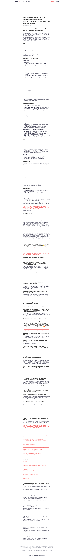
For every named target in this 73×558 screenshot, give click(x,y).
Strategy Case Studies (50, 545)
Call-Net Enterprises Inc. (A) (26, 462)
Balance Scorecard (29, 550)
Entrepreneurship (51, 546)
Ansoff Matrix (40, 550)
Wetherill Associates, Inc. (26, 478)
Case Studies (30, 545)
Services (23, 1)
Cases (26, 1)
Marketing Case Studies (23, 546)
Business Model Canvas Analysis (38, 549)
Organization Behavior (35, 546)
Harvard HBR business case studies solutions (39, 386)
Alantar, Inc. (24, 473)
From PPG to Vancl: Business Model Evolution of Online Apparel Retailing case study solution (34, 440)
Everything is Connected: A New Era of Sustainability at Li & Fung (31, 466)
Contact (57, 1)
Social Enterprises (39, 547)
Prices (29, 1)
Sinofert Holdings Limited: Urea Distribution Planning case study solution (32, 453)
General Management (25, 547)
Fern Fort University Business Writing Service (35, 555)
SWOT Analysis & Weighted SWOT (43, 548)
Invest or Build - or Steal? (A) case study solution (29, 444)
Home (19, 1)
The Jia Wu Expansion (26, 469)
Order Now (52, 1)
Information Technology (23, 548)
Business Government (41, 546)
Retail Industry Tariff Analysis (30, 549)
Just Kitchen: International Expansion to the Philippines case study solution (32, 450)
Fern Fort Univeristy (31, 282)
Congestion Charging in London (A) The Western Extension (30, 474)
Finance (21, 547)
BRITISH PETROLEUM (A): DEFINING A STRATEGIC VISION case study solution (33, 439)
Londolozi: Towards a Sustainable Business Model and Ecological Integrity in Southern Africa (34, 465)
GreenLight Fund (25, 477)
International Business (35, 548)
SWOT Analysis (41, 545)
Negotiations (44, 547)
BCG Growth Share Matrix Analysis (47, 549)
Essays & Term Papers (35, 545)
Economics (30, 546)
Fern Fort (16, 1)
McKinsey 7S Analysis (23, 550)
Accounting (45, 545)
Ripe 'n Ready (25, 461)
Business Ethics (46, 546)
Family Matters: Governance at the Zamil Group (29, 470)
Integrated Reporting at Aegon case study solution (29, 454)
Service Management (29, 548)
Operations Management (50, 547)
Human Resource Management (33, 547)
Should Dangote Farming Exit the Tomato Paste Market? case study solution (32, 449)
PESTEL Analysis (51, 548)
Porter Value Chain (23, 549)
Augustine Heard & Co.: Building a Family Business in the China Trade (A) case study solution (34, 443)
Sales (27, 546)
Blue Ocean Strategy (35, 550)
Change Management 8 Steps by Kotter (47, 550)
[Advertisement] (36, 8)
